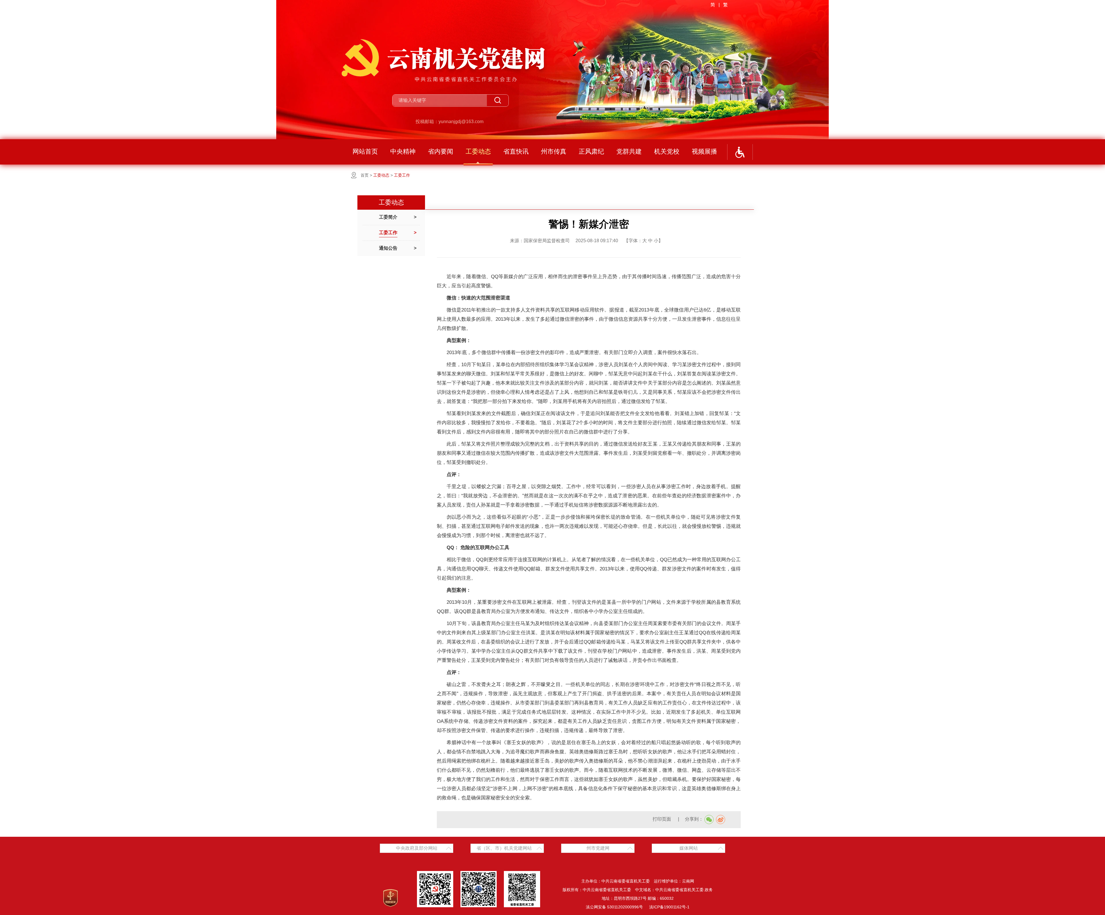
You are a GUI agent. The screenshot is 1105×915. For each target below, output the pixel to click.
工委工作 (402, 175)
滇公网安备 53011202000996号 (614, 907)
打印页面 (662, 819)
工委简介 (388, 217)
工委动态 (478, 151)
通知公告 (388, 248)
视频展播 (704, 151)
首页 (365, 175)
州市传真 (553, 151)
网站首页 (365, 151)
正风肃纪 (591, 151)
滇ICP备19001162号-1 (669, 907)
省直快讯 (516, 151)
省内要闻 (440, 151)
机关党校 (666, 151)
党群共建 (629, 151)
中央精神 (403, 151)
